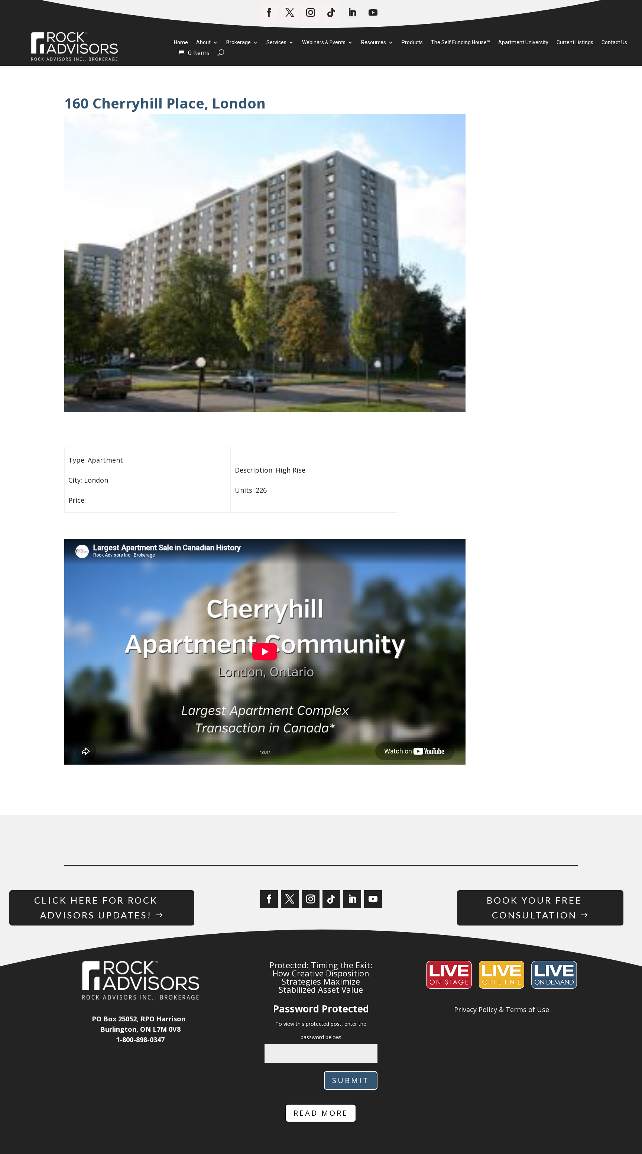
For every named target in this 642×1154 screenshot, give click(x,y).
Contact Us (614, 42)
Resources (373, 42)
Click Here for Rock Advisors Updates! (96, 908)
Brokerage (238, 42)
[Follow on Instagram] (311, 13)
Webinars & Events (324, 42)
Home (181, 42)
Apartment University (523, 42)
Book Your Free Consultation (534, 908)
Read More (321, 1113)
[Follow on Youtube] (373, 13)
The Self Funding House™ (460, 42)
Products (412, 42)
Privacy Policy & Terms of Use (501, 1009)
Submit (350, 1080)
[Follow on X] (290, 13)
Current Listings (575, 42)
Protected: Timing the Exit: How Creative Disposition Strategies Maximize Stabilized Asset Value (320, 977)
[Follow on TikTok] (331, 13)
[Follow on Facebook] (269, 13)
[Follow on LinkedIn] (352, 13)
